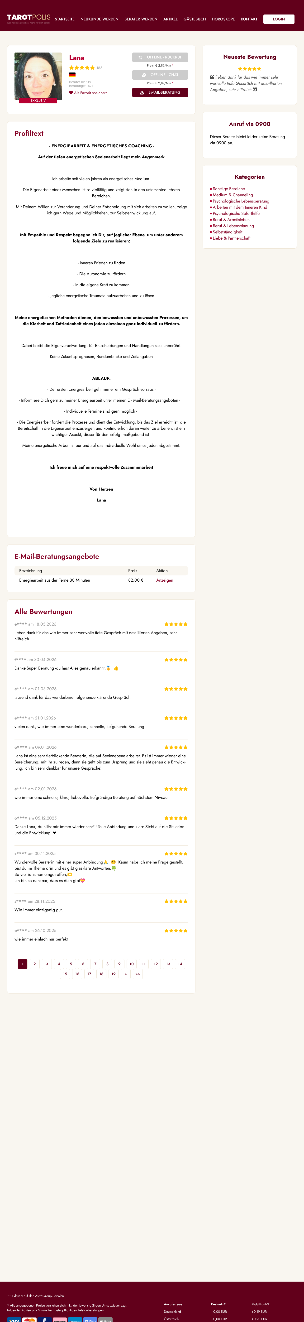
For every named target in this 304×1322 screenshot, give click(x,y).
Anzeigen (164, 580)
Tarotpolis (28, 19)
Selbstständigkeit (227, 232)
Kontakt (249, 19)
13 (168, 964)
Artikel (170, 19)
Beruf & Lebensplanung (233, 226)
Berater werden (140, 19)
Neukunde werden (100, 19)
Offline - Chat (164, 74)
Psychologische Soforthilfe (236, 213)
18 (101, 974)
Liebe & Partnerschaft (231, 238)
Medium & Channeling (233, 195)
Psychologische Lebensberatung (241, 201)
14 (180, 964)
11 (144, 964)
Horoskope (223, 19)
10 (131, 964)
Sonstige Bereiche (229, 189)
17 (89, 974)
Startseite (65, 19)
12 (156, 964)
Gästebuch (195, 19)
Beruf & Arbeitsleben (231, 220)
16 (77, 974)
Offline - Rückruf (164, 57)
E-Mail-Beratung (164, 92)
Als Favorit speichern (90, 93)
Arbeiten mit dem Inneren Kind (240, 207)
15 (65, 974)
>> (137, 974)
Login (279, 19)
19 (113, 974)
